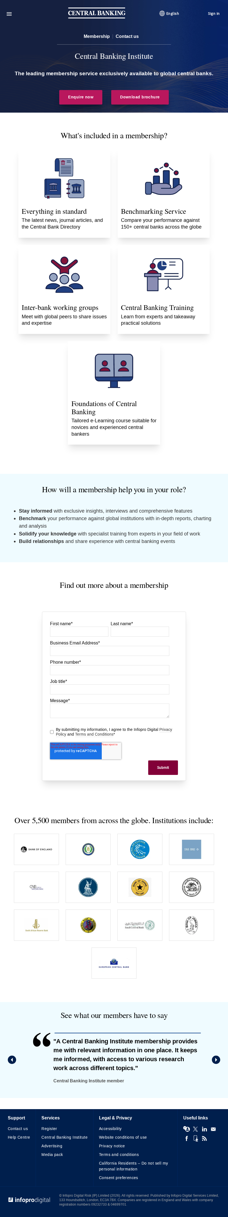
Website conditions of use (123, 1137)
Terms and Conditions (94, 734)
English (172, 13)
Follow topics (186, 1129)
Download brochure (140, 97)
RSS (204, 1138)
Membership (97, 36)
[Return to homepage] (96, 17)
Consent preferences (118, 1177)
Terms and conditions (119, 1154)
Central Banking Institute (64, 1137)
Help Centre (19, 1137)
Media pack (52, 1154)
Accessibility (110, 1128)
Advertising (51, 1146)
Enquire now (80, 97)
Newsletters (213, 1129)
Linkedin (204, 1129)
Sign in (214, 13)
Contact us (127, 36)
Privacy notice (112, 1146)
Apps (195, 1138)
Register (49, 1128)
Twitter (195, 1129)
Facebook (186, 1138)
